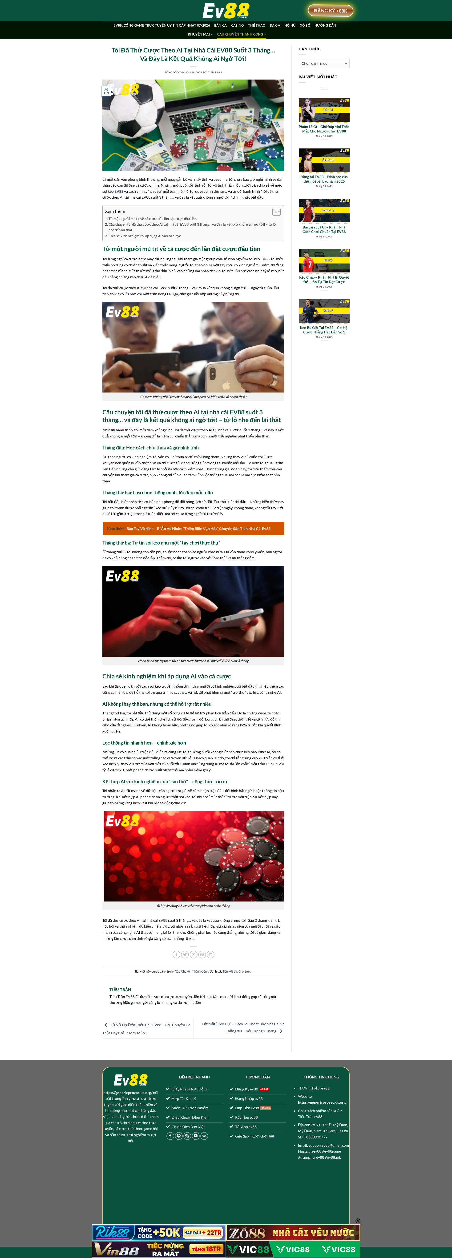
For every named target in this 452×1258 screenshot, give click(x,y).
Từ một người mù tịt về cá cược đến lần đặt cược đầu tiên (153, 218)
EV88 (130, 996)
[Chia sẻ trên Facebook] (176, 954)
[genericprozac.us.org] (226, 11)
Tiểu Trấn (215, 72)
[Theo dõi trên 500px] (204, 1136)
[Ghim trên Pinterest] (202, 954)
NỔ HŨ (289, 25)
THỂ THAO (256, 25)
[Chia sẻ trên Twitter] (185, 954)
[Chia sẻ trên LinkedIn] (210, 954)
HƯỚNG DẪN (325, 25)
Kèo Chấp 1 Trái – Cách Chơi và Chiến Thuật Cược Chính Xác (324, 321)
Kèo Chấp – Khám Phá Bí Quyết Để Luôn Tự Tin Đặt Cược (324, 221)
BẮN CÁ (220, 25)
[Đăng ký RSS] (187, 1136)
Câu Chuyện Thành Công (240, 34)
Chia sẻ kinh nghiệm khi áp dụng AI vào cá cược (145, 236)
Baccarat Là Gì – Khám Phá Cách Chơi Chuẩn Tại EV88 (324, 171)
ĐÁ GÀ (275, 25)
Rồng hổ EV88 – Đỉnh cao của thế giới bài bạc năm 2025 (324, 120)
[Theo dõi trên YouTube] (196, 1136)
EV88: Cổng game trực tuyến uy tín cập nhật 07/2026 (161, 25)
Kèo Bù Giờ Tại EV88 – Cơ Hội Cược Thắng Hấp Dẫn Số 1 (324, 271)
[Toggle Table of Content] (274, 212)
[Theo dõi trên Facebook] (170, 1136)
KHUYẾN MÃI (199, 34)
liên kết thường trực (237, 971)
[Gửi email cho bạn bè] (194, 954)
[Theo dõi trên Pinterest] (179, 1136)
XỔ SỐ (305, 25)
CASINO (237, 25)
